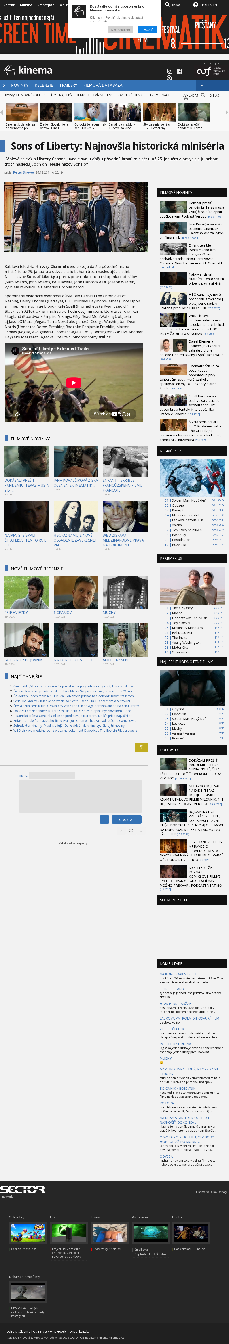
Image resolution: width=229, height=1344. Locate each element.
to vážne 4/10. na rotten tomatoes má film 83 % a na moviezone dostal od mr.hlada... (191, 980)
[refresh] (131, 831)
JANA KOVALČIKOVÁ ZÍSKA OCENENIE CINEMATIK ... (76, 483)
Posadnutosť (182, 539)
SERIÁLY (50, 95)
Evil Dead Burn (183, 632)
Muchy (177, 728)
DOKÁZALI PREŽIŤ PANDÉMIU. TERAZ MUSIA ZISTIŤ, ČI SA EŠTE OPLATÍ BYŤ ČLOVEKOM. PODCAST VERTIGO (192, 769)
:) (104, 819)
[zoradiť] (141, 831)
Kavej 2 (178, 510)
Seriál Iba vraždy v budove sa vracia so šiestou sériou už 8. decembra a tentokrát (71, 701)
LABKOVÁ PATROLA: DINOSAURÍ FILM (189, 1018)
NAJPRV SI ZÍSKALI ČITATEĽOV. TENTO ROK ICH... (25, 540)
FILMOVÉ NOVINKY (30, 439)
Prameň (178, 738)
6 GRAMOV (63, 612)
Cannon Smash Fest (23, 1249)
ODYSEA (166, 1156)
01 (121, 831)
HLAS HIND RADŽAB (175, 1003)
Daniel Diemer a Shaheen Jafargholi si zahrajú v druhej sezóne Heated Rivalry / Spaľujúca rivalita (191, 348)
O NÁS (214, 95)
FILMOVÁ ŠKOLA (28, 95)
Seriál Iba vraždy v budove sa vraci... (122, 126)
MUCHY (109, 612)
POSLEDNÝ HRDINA (175, 1043)
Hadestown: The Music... (190, 617)
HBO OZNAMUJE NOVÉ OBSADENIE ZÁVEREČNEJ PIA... (75, 540)
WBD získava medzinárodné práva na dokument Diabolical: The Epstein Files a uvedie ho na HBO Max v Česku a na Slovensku (192, 324)
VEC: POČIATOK (172, 1029)
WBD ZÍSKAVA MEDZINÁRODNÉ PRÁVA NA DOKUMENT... (123, 540)
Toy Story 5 (181, 622)
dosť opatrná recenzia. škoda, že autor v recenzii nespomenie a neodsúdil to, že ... (188, 1010)
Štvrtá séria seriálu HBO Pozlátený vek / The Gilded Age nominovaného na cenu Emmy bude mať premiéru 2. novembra (190, 430)
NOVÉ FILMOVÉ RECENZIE (37, 569)
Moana (177, 613)
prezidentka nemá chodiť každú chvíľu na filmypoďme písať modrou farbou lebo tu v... (189, 1035)
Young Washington (186, 642)
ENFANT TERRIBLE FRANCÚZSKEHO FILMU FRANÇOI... (122, 485)
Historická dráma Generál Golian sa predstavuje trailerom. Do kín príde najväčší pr (72, 716)
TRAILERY (68, 85)
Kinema (26, 4)
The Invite (180, 637)
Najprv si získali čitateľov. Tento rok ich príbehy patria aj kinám (206, 278)
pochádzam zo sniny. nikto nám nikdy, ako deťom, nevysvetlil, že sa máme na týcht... (188, 1109)
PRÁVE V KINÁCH (158, 95)
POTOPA (167, 1103)
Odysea (178, 505)
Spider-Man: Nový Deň (189, 718)
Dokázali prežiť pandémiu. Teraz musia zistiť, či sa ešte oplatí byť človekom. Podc (72, 711)
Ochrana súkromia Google (50, 1332)
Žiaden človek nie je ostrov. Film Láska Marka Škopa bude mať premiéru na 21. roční (74, 691)
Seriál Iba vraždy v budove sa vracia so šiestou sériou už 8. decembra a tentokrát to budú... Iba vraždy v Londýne (189, 405)
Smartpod (46, 4)
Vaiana (177, 525)
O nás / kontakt (79, 1332)
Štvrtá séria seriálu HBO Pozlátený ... (156, 126)
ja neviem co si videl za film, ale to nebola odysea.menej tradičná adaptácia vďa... (188, 1148)
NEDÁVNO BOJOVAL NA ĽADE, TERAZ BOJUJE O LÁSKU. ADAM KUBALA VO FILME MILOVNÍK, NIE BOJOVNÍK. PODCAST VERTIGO (191, 795)
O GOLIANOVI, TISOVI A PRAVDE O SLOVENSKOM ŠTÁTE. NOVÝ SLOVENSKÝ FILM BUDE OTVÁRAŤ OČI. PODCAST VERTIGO (191, 850)
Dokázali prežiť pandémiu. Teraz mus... (190, 128)
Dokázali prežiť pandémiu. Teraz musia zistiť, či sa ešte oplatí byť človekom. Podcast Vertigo (192, 209)
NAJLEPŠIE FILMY (72, 95)
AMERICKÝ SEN (115, 659)
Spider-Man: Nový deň (189, 500)
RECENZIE (44, 85)
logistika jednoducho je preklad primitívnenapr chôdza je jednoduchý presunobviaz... (191, 1050)
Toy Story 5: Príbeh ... (188, 530)
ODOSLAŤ (126, 819)
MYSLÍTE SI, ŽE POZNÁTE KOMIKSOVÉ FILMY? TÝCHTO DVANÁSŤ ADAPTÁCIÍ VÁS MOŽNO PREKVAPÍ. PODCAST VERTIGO (191, 876)
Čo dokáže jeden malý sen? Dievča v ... (90, 126)
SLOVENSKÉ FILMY (128, 95)
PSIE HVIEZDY (16, 612)
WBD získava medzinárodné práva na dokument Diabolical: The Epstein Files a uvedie (75, 730)
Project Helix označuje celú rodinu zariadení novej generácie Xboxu (66, 1252)
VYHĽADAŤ (190, 95)
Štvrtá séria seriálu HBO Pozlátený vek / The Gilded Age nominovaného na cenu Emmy (76, 706)
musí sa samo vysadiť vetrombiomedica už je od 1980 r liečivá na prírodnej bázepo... (190, 1080)
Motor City (180, 647)
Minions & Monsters (187, 627)
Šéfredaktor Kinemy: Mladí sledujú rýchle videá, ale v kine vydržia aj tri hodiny (69, 725)
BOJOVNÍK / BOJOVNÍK (23, 659)
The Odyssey (182, 608)
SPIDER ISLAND (172, 988)
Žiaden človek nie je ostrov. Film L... (54, 126)
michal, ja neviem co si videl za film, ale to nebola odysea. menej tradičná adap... (187, 1162)
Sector (9, 4)
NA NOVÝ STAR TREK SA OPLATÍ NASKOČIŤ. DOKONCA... (185, 1120)
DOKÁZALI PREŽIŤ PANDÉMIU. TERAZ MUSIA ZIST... (26, 485)
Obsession (180, 652)
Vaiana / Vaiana (183, 733)
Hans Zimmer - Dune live (189, 1249)
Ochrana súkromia (18, 1332)
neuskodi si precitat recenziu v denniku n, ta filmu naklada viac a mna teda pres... (189, 1095)
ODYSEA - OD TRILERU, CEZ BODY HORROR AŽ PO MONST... (187, 1139)
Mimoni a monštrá (185, 515)
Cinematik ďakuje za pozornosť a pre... (20, 126)
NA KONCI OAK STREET (73, 659)
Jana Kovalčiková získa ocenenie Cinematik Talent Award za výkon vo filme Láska (192, 231)
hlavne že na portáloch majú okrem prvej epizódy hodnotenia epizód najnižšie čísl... (188, 1128)
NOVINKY (19, 85)
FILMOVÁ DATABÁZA (102, 85)
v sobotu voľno (170, 1022)
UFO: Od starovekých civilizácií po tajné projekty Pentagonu (28, 1312)
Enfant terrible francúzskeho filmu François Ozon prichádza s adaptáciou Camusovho (75, 720)
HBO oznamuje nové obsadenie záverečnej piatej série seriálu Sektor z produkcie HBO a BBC (191, 301)
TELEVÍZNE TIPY (100, 95)
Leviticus (178, 723)
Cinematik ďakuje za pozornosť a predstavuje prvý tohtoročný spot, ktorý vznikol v (73, 686)
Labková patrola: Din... (188, 520)
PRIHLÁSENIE (210, 5)
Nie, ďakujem (120, 29)
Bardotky (179, 534)
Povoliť (148, 29)
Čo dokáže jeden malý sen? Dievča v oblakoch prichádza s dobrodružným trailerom (73, 696)
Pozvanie (179, 544)
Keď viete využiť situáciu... (109, 1249)
